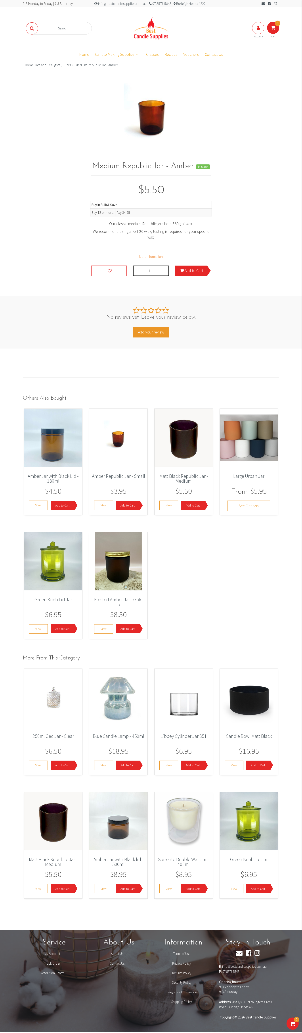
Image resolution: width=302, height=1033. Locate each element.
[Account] (258, 32)
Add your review (151, 332)
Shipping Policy (181, 1002)
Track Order (52, 963)
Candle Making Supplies (115, 54)
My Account (52, 954)
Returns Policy (181, 973)
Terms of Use (181, 954)
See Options (249, 506)
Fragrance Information (181, 992)
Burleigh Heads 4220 (191, 3)
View (38, 505)
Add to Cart (193, 270)
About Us (117, 954)
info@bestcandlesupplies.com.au (244, 966)
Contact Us (214, 54)
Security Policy (181, 982)
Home (84, 54)
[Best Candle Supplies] (151, 28)
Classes (152, 54)
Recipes (171, 54)
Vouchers (191, 54)
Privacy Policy (181, 963)
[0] (293, 1028)
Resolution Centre (52, 973)
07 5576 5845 (230, 971)
